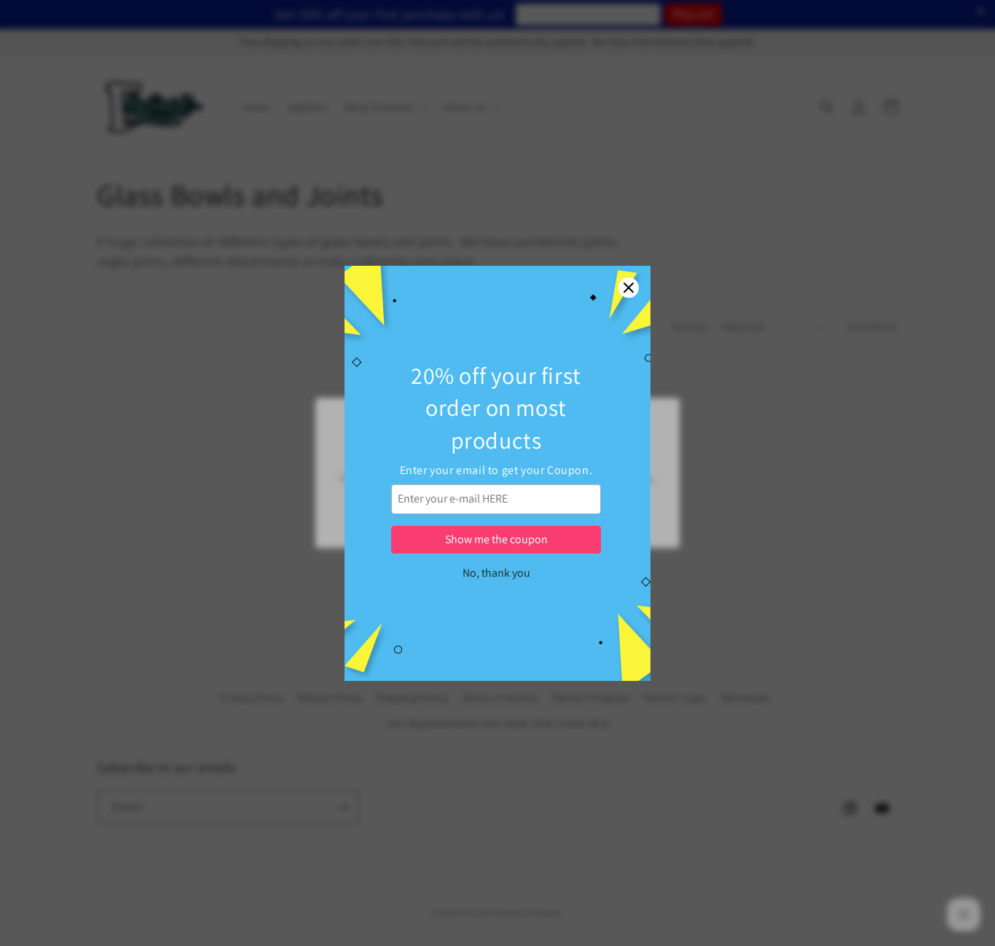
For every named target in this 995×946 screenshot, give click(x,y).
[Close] (628, 287)
